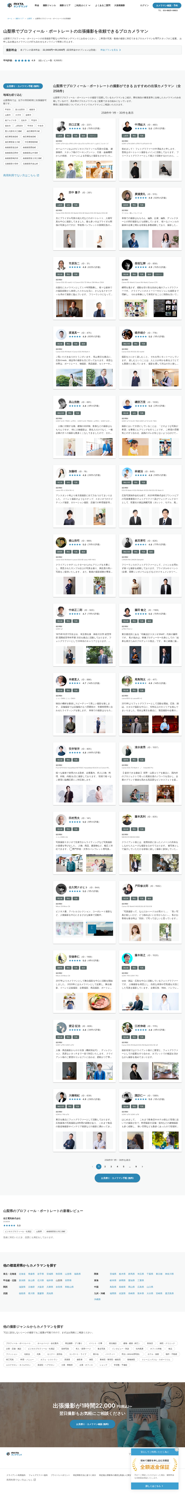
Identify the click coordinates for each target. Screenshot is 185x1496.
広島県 (140, 1286)
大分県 (150, 1293)
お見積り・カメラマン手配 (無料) (23, 86)
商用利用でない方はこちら (19, 175)
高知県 (50, 1293)
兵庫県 (50, 1286)
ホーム (9, 18)
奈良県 (59, 1286)
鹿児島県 (169, 1293)
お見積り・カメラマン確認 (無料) (92, 1424)
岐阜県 (113, 1280)
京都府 (31, 1286)
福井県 (50, 1280)
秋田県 (59, 1273)
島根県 (122, 1286)
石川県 (40, 1280)
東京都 (159, 1273)
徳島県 (22, 1293)
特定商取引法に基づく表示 (84, 1475)
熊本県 (140, 1293)
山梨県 (29, 18)
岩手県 (40, 1273)
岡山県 (131, 1286)
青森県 (31, 1273)
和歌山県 (69, 1286)
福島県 (77, 1273)
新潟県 (22, 1280)
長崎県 (131, 1293)
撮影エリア (20, 18)
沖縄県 (97, 1299)
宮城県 (50, 1273)
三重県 (140, 1280)
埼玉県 (140, 1273)
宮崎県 (159, 1293)
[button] (7, 109)
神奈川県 (169, 1273)
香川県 (31, 1293)
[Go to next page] (142, 1166)
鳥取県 (113, 1286)
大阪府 (40, 1286)
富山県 (31, 1280)
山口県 (150, 1286)
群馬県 (131, 1273)
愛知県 (131, 1280)
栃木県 (122, 1273)
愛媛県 (40, 1293)
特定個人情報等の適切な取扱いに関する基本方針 (120, 1475)
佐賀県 (122, 1293)
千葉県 (150, 1273)
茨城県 (113, 1273)
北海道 (22, 1273)
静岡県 (122, 1280)
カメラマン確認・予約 (167, 5)
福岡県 (113, 1293)
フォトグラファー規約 (38, 1475)
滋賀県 (22, 1286)
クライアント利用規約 (16, 1475)
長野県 (68, 1280)
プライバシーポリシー (60, 1475)
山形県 (68, 1273)
